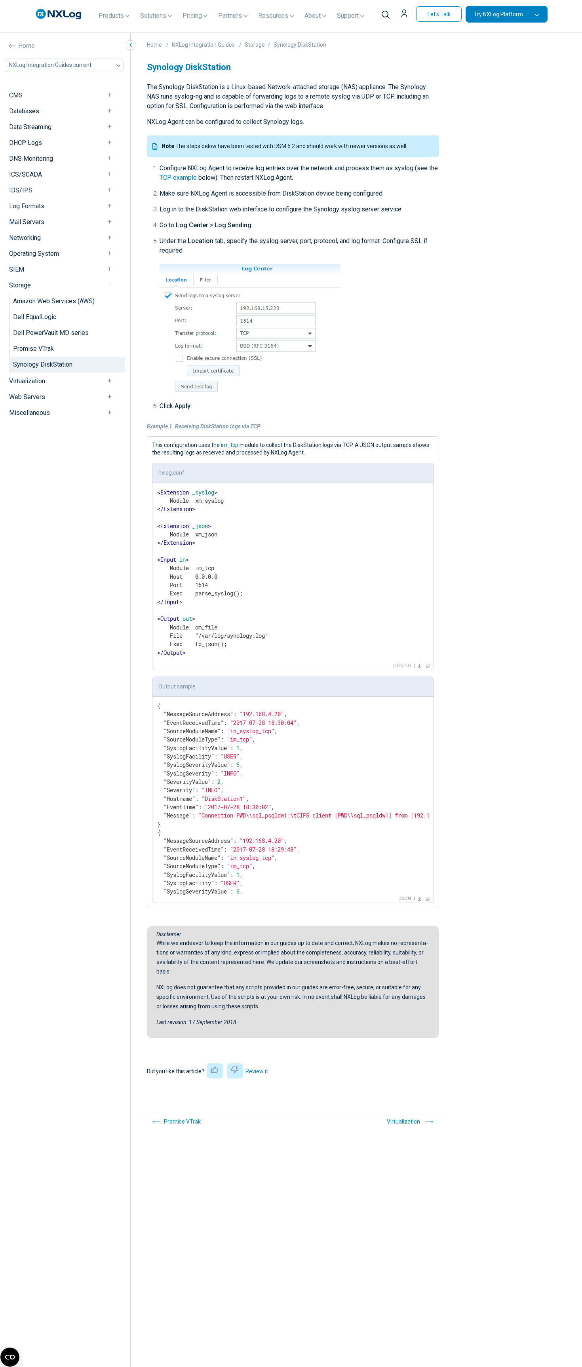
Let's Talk (439, 14)
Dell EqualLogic (34, 317)
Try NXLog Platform (498, 14)
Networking (25, 237)
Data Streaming (30, 127)
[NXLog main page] (58, 14)
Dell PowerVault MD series (51, 333)
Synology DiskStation (42, 364)
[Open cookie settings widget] (9, 1357)
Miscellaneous (29, 412)
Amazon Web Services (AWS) (54, 301)
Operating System (34, 253)
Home (26, 45)
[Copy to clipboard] (428, 666)
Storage (20, 285)
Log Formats (26, 206)
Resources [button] (273, 15)
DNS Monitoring (31, 158)
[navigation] (113, 95)
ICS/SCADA (25, 174)
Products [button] (111, 15)
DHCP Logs (25, 142)
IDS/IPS (20, 190)
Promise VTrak (33, 348)
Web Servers (27, 397)
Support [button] (348, 15)
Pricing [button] (192, 15)
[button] (405, 14)
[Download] (419, 666)
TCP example (178, 177)
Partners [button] (230, 15)
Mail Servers (26, 222)
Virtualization (27, 381)
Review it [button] (256, 1071)
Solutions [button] (153, 15)
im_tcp (229, 445)
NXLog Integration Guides (203, 45)
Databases (24, 111)
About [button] (312, 15)
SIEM (16, 269)
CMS (16, 95)
